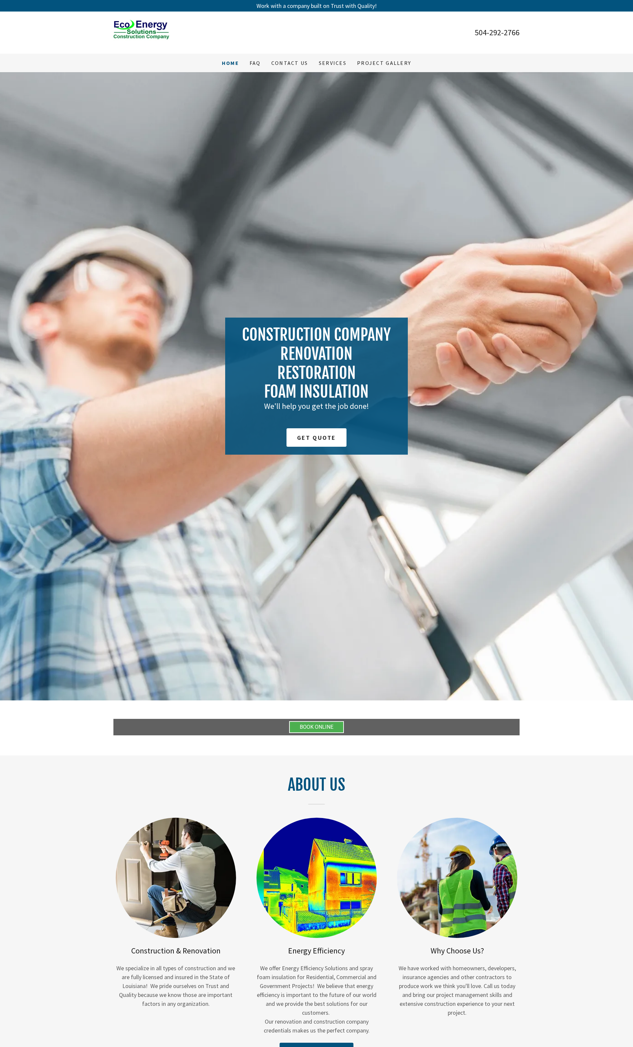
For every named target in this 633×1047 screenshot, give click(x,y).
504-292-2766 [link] (497, 32)
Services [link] (333, 63)
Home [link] (230, 63)
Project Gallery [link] (384, 63)
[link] (141, 32)
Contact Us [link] (289, 63)
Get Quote (316, 437)
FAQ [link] (255, 63)
